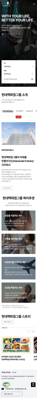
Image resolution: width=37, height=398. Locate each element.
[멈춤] (19, 34)
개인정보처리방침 (6, 372)
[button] (14, 34)
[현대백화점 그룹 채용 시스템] (6, 4)
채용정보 (33, 384)
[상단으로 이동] (33, 377)
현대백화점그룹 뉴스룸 (20, 389)
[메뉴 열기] (34, 4)
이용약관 (14, 372)
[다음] (33, 331)
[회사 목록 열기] (18, 116)
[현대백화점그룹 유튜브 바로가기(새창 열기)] (3, 389)
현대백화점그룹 (9, 389)
